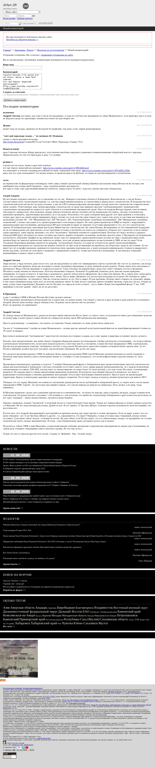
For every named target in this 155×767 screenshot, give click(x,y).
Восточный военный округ (131, 607)
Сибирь (131, 620)
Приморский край (32, 619)
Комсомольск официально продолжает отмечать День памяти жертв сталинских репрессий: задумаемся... (43, 547)
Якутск (103, 623)
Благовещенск (85, 607)
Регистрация (9, 18)
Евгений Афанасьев (142, 533)
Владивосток (103, 607)
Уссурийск (10, 624)
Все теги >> (9, 626)
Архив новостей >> (13, 508)
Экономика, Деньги (23, 50)
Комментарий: (10, 72)
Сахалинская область (114, 619)
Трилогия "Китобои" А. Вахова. (15, 581)
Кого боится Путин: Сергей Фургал (16, 553)
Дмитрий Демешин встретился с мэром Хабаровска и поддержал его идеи (31, 502)
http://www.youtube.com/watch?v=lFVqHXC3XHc (106, 170)
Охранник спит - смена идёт (13, 584)
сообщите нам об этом (43, 738)
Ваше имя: (8, 64)
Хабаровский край (44, 623)
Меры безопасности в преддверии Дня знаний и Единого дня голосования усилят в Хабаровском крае (41, 496)
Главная (7, 50)
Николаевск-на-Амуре (105, 615)
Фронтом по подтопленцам (50, 50)
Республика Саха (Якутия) (81, 619)
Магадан (56, 615)
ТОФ (137, 619)
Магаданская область (74, 615)
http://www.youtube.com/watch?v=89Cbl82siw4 (66, 168)
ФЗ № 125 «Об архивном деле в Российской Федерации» (80, 700)
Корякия (39, 616)
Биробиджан (66, 607)
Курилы (46, 615)
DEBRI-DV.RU (28, 745)
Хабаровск (22, 623)
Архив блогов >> (12, 564)
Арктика (52, 608)
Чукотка (67, 623)
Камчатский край (129, 611)
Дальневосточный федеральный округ (30, 611)
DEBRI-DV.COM (17, 745)
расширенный (45, 23)
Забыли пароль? (25, 18)
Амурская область (22, 607)
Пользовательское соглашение (12, 688)
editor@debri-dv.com (134, 691)
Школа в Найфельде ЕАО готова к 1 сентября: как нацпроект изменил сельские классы (36, 499)
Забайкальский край (108, 612)
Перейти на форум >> (14, 590)
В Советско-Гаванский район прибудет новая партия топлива (26, 472)
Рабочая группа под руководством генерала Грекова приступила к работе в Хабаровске (36, 482)
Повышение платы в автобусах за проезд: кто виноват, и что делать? (29, 558)
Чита (59, 624)
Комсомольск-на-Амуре (19, 615)
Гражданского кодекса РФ (77, 703)
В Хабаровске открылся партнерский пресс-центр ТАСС (24, 469)
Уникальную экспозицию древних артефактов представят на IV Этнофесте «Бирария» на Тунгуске (40, 485)
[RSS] (2, 680)
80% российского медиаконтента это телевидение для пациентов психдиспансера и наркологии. (39, 587)
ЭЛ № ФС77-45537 (49, 696)
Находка (90, 616)
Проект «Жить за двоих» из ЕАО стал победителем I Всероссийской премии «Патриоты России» (39, 465)
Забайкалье (94, 612)
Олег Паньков (145, 561)
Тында (142, 620)
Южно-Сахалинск (86, 623)
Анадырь (41, 607)
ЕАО (86, 611)
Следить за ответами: (14, 92)
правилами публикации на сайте (57, 55)
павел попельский (143, 527)
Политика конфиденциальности (32, 688)
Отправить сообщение (115, 691)
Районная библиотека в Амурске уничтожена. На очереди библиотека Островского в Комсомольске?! (41, 525)
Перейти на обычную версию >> (22, 39)
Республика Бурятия (54, 619)
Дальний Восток (70, 611)
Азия (6, 607)
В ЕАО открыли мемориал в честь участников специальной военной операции (32, 462)
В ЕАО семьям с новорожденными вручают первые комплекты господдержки (32, 459)
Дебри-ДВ (10, 4)
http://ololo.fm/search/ (13, 142)
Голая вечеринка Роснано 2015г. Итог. (17, 530)
